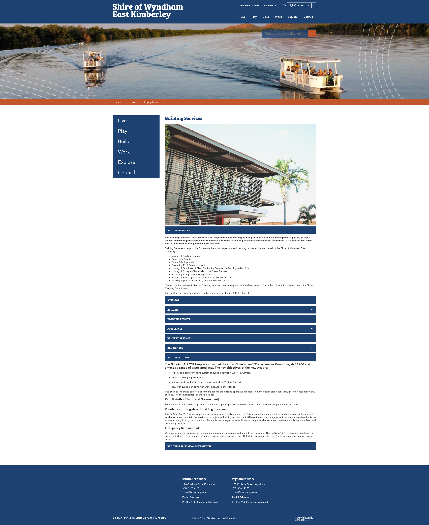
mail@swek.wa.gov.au (196, 492)
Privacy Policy (198, 518)
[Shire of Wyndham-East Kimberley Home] (148, 9)
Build (266, 17)
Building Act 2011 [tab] (178, 357)
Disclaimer (211, 518)
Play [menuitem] (122, 131)
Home (117, 102)
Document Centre (249, 5)
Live (243, 17)
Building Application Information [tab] (189, 446)
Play (254, 17)
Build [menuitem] (123, 141)
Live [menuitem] (122, 120)
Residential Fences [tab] (179, 338)
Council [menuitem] (126, 172)
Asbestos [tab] (173, 300)
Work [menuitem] (124, 152)
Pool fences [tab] (175, 328)
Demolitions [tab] (175, 347)
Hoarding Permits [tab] (179, 319)
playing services (152, 102)
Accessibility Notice (227, 518)
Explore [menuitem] (126, 162)
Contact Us (270, 5)
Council (308, 17)
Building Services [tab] (178, 230)
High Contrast (296, 5)
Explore (293, 17)
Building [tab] (172, 309)
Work (278, 17)
